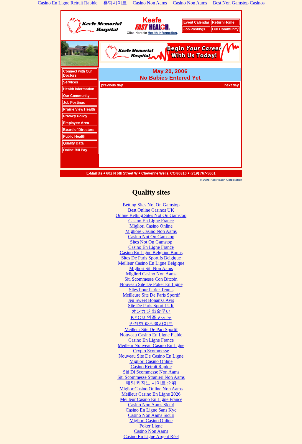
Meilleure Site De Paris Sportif (151, 294)
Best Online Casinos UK (151, 210)
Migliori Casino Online (151, 225)
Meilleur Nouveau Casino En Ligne (151, 345)
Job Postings (194, 29)
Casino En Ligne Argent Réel (151, 436)
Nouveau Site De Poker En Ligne (151, 284)
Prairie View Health (79, 109)
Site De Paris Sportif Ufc (151, 305)
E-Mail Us (94, 173)
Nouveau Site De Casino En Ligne (151, 356)
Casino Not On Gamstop (151, 236)
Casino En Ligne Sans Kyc (151, 409)
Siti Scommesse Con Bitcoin (151, 279)
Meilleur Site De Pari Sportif (151, 329)
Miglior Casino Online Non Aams (151, 388)
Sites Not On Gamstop (151, 241)
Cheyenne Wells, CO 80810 (164, 173)
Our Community (225, 29)
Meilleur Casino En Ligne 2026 (151, 394)
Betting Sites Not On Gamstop (151, 204)
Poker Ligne (151, 425)
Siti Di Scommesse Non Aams (151, 371)
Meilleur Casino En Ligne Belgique (151, 263)
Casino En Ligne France (151, 220)
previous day (112, 85)
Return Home (223, 22)
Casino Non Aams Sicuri (151, 404)
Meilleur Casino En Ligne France (151, 399)
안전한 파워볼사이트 (151, 323)
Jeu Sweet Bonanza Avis (151, 300)
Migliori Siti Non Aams (151, 268)
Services (70, 82)
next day (231, 85)
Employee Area (76, 123)
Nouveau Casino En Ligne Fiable (151, 334)
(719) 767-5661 (203, 173)
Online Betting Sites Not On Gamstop (151, 215)
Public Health (74, 136)
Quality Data (73, 143)
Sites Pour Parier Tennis (151, 289)
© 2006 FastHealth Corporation (221, 179)
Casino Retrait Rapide (151, 366)
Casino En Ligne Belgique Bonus (151, 252)
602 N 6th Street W (121, 173)
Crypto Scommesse (151, 350)
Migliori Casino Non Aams (151, 273)
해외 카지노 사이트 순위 (151, 382)
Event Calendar (196, 22)
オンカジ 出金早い (151, 311)
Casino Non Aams (151, 431)
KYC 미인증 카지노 (151, 317)
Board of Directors (78, 130)
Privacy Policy (75, 116)
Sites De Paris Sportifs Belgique (151, 257)
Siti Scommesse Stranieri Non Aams (151, 377)
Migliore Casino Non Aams (151, 231)
